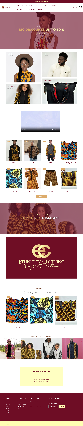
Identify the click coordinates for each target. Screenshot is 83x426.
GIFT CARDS (32, 9)
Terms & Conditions (22, 404)
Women (7, 408)
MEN (37, 5)
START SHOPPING (41, 33)
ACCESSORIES (52, 5)
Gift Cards (8, 414)
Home (7, 402)
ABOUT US (24, 5)
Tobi (32, 162)
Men (7, 406)
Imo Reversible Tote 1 (68, 190)
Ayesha (14, 162)
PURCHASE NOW (41, 221)
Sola (50, 162)
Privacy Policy (20, 402)
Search (75, 422)
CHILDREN (43, 5)
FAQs (19, 408)
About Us (8, 404)
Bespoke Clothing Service (11, 412)
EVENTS (40, 9)
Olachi (32, 190)
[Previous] (3, 30)
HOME (17, 5)
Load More (41, 196)
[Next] (80, 30)
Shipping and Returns (22, 406)
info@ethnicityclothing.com (37, 406)
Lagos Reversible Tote (14, 190)
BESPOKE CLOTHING (21, 9)
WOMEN (31, 5)
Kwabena (50, 190)
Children (7, 410)
